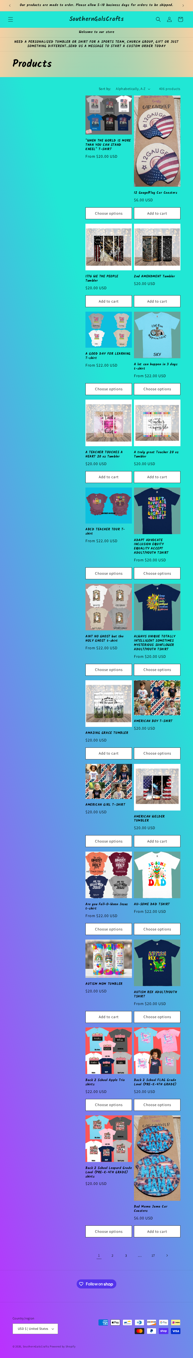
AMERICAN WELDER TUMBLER (149, 819)
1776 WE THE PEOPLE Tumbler (101, 279)
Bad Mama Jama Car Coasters (150, 1209)
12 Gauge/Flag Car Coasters (155, 193)
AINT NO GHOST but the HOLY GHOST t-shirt (104, 639)
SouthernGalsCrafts (36, 1346)
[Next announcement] (183, 5)
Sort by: (105, 88)
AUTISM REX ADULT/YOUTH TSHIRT (155, 994)
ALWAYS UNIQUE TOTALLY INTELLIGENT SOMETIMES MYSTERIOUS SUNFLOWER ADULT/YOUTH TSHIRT (154, 643)
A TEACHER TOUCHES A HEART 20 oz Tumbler (104, 454)
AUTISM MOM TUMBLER (104, 984)
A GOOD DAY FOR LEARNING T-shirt (108, 356)
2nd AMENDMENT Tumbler (154, 277)
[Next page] (166, 1255)
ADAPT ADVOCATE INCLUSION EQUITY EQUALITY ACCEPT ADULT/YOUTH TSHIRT (151, 547)
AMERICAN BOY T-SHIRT (153, 721)
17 (153, 1255)
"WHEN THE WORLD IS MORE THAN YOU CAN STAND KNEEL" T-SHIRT (108, 145)
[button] (10, 19)
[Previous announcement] (9, 5)
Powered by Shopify (63, 1346)
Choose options (109, 213)
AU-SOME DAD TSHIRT (152, 904)
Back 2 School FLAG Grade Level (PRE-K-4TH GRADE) (155, 1082)
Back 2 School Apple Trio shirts (105, 1082)
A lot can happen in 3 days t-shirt (156, 367)
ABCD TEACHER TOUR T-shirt (105, 532)
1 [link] (99, 1255)
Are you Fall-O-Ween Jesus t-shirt (106, 906)
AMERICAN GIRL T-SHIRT (105, 805)
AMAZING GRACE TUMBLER (106, 733)
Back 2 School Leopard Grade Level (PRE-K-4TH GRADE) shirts (108, 1172)
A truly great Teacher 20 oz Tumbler (156, 454)
